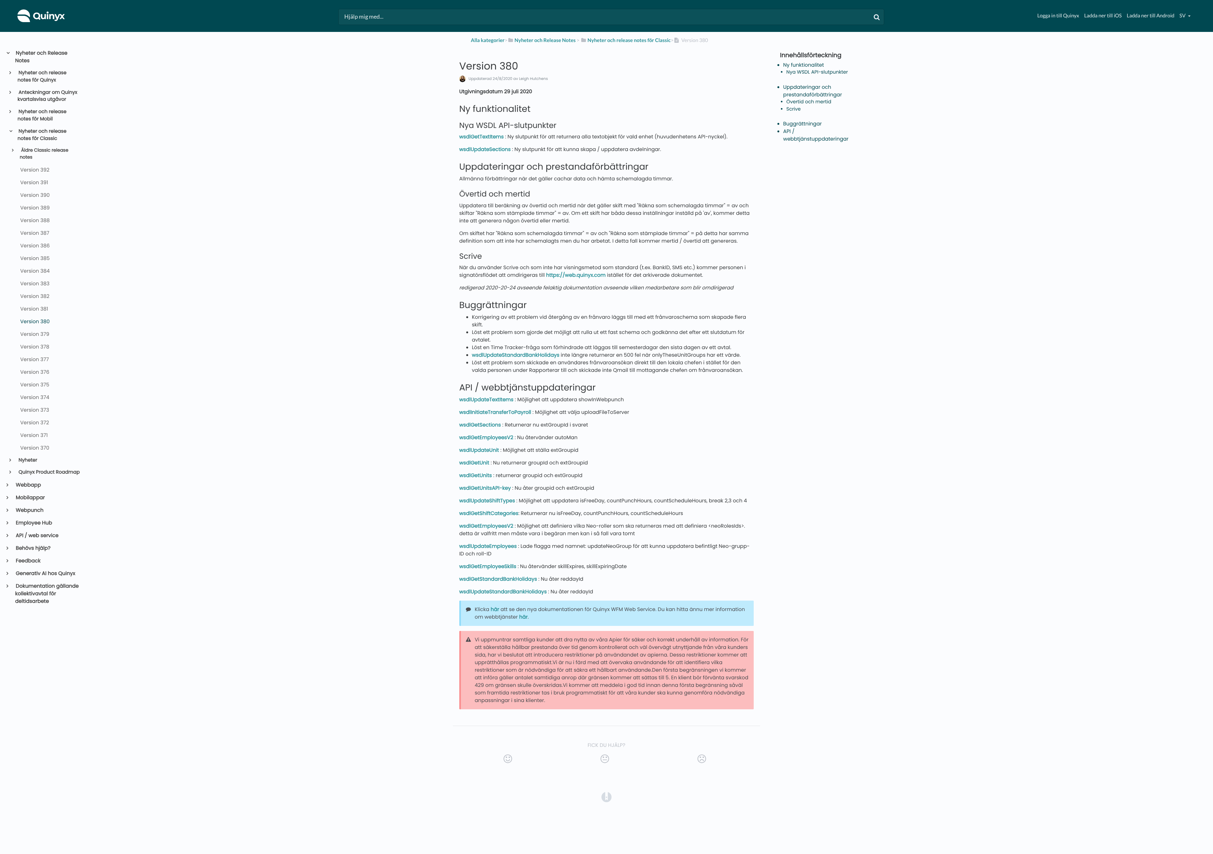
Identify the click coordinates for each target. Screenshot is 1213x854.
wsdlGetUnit (474, 462)
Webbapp (28, 484)
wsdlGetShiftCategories (488, 513)
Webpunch (29, 510)
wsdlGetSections (480, 424)
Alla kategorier (488, 40)
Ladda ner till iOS (1103, 16)
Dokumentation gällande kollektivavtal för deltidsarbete (47, 593)
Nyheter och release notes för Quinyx (42, 76)
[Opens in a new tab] (606, 797)
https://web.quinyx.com (576, 275)
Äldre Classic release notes (44, 154)
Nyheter (27, 460)
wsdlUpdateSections (485, 149)
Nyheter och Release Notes (41, 56)
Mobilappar (30, 497)
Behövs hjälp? (33, 548)
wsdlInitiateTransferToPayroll (495, 412)
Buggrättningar (802, 123)
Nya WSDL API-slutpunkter (817, 72)
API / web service (36, 535)
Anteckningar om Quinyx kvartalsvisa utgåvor (47, 96)
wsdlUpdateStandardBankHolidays (515, 355)
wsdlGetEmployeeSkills (487, 566)
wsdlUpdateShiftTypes (487, 500)
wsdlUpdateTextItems (486, 399)
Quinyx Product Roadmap (49, 472)
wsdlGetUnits (475, 475)
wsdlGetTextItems (481, 136)
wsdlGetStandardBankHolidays (498, 579)
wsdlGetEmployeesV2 (486, 437)
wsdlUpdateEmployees (488, 546)
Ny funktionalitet (803, 65)
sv (1183, 16)
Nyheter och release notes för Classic (42, 135)
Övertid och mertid (808, 102)
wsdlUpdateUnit (479, 450)
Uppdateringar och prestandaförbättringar (812, 90)
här (495, 609)
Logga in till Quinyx (1058, 16)
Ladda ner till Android (1150, 16)
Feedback (27, 560)
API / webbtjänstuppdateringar (815, 135)
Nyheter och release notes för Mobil (42, 115)
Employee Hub (33, 522)
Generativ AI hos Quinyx (45, 573)
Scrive (793, 109)
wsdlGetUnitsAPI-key (485, 488)
